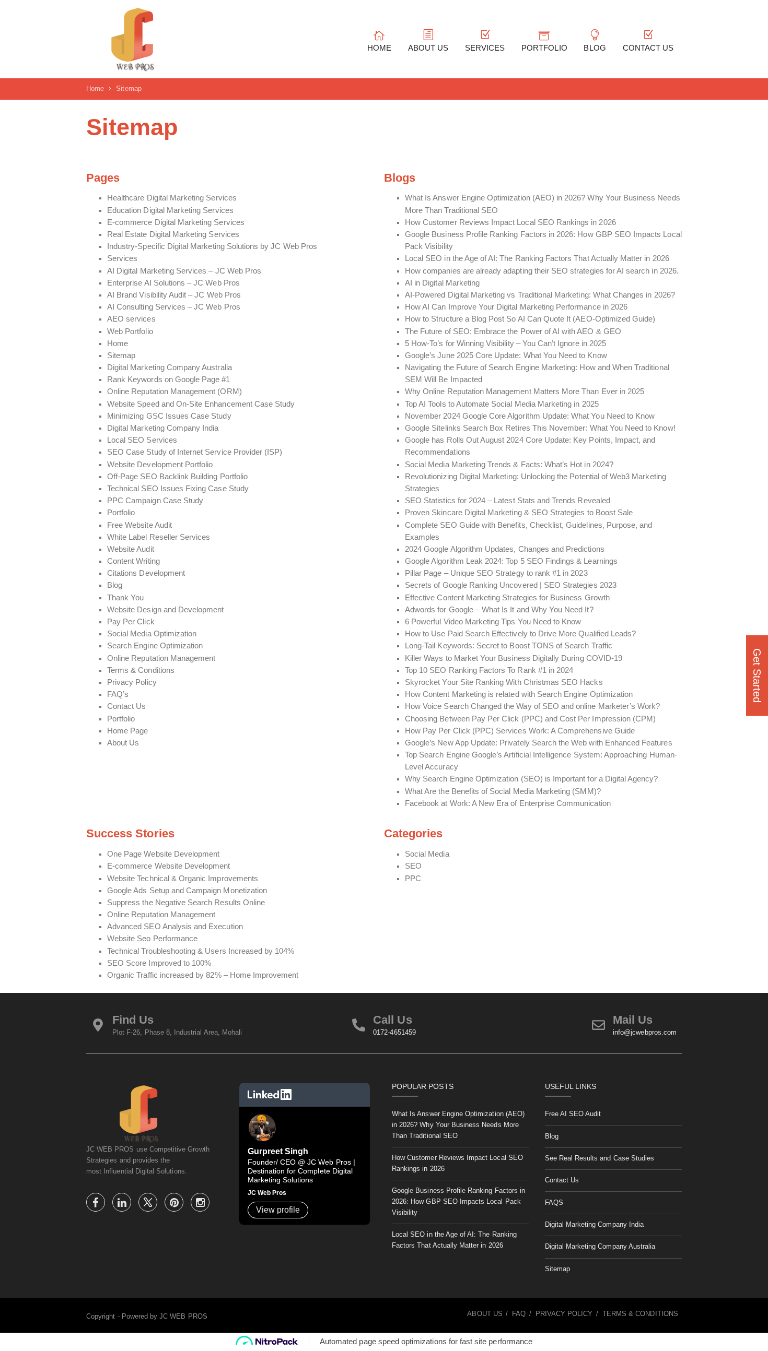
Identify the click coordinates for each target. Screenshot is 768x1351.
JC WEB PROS (183, 1316)
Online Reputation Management (161, 658)
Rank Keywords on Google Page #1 (168, 379)
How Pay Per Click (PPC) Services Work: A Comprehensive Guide (520, 731)
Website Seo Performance (152, 938)
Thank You (125, 598)
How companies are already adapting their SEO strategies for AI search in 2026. (542, 271)
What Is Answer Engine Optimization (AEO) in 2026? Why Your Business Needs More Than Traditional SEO (458, 1125)
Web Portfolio (130, 331)
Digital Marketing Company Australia (169, 367)
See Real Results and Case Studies (600, 1158)
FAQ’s (118, 694)
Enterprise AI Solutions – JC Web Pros (173, 283)
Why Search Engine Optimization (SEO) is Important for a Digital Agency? (531, 779)
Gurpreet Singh (278, 1151)
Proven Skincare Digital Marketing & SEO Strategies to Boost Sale (519, 512)
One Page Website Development (163, 854)
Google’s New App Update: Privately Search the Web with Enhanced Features (538, 743)
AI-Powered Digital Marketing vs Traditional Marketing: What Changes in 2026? (540, 295)
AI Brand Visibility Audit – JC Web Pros (174, 295)
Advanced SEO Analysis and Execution (175, 926)
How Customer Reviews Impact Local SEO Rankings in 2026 (511, 222)
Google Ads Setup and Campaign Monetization (187, 890)
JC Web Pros (267, 1192)
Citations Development (146, 573)
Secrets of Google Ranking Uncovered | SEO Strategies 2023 (510, 585)
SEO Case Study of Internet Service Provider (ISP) (194, 452)
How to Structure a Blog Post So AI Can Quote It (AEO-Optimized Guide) (530, 319)
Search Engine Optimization (155, 646)
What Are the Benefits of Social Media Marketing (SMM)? (503, 791)
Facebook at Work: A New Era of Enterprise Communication (508, 803)
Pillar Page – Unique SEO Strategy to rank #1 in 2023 (496, 573)
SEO (413, 866)
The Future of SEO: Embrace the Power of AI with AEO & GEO (513, 331)
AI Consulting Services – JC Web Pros (173, 307)
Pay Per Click (131, 622)
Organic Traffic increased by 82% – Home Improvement (203, 975)
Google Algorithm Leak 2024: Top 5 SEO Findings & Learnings (511, 561)
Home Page (127, 731)
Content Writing (133, 561)
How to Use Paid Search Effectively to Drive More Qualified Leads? (520, 634)
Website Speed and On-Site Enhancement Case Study (201, 404)
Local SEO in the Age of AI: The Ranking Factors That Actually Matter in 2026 (537, 258)
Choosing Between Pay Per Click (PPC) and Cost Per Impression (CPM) (530, 719)
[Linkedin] (122, 1204)
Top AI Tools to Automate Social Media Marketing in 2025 (502, 404)
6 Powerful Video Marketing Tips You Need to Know (493, 622)
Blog (114, 585)
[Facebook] (96, 1204)
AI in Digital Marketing (442, 283)
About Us (123, 743)
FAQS (554, 1202)
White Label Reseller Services (158, 537)
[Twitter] (148, 1204)
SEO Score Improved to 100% (159, 963)
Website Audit (130, 549)
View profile (278, 1209)
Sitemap (121, 355)
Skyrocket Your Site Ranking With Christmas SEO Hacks (504, 682)
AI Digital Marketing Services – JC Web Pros (184, 271)
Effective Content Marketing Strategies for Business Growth (507, 598)
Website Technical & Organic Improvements (182, 878)
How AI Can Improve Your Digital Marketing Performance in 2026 (516, 307)
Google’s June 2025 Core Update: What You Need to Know (506, 355)
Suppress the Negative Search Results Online (186, 902)
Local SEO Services (142, 440)
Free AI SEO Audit (573, 1114)
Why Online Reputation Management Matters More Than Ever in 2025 (524, 391)
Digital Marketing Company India (163, 428)
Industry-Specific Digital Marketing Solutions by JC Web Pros (212, 246)
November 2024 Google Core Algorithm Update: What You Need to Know (530, 416)
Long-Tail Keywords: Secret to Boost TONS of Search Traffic (508, 646)
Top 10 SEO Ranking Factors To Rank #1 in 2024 (489, 670)
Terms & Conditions (140, 670)
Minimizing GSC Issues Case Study (169, 416)
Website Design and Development (165, 610)
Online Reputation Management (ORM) (174, 391)
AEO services (131, 319)
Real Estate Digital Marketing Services (173, 234)
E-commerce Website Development (168, 866)
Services (122, 258)
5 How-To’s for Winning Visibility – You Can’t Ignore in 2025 (505, 343)
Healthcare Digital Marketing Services (172, 198)
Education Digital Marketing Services (170, 210)
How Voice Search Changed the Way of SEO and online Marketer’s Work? (532, 706)
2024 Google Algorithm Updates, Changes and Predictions (504, 549)
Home (117, 343)
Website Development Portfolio (160, 464)
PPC (413, 878)
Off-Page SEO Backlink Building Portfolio (177, 476)
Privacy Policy (132, 682)
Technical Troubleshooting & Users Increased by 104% (201, 951)
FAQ (519, 1314)
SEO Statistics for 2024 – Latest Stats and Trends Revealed (507, 500)
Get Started (757, 675)
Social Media (427, 854)
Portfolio (121, 512)
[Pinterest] (175, 1204)
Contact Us (126, 706)
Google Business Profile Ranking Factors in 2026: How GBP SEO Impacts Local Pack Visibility (458, 1201)
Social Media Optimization (151, 634)
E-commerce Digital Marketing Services (176, 222)
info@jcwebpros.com (645, 1032)
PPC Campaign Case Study (155, 500)
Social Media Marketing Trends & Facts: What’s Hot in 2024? (509, 464)
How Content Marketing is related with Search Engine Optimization (519, 694)
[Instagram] (200, 1204)
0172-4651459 (394, 1032)
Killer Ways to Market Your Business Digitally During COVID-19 (513, 658)
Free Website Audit (139, 525)
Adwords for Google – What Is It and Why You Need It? (499, 610)
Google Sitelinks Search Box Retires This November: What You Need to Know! (540, 428)
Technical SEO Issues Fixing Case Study (178, 488)
